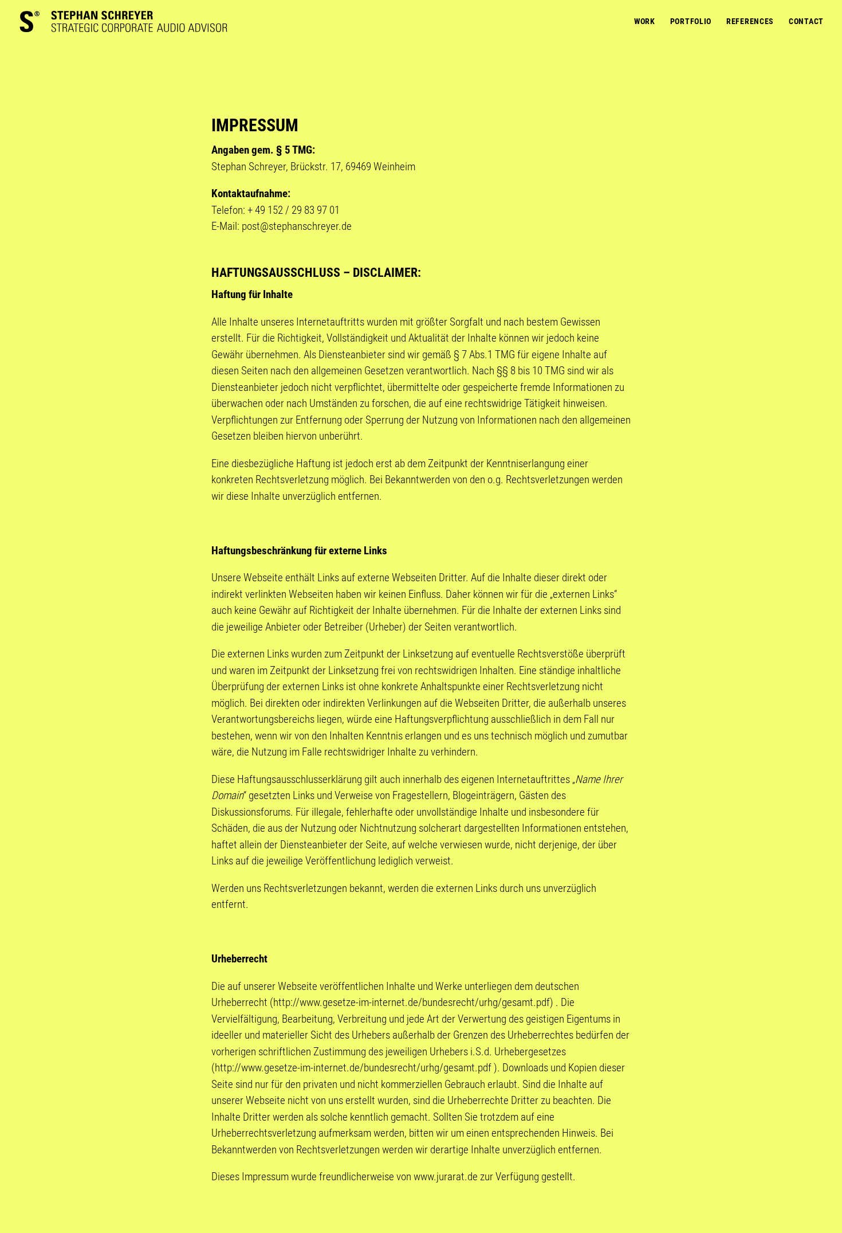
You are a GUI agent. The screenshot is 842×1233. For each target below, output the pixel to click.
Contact (806, 21)
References (750, 21)
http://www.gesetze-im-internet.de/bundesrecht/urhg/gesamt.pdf (411, 1002)
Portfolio (690, 21)
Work (644, 21)
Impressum (265, 1176)
